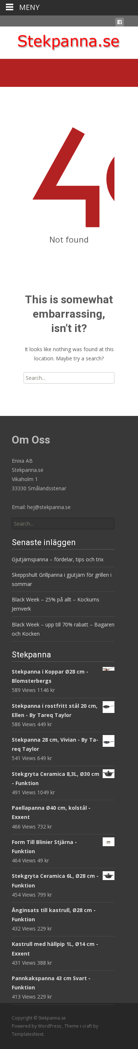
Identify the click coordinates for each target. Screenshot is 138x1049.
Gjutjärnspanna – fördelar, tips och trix (57, 559)
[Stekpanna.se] (69, 41)
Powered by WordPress (37, 1026)
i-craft (86, 1026)
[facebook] (119, 23)
